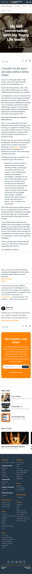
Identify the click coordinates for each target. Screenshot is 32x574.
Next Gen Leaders (21, 472)
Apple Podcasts (6, 279)
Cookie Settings (20, 521)
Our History (5, 535)
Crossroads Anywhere (8, 462)
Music (3, 528)
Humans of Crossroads (8, 516)
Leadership (5, 545)
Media (3, 10)
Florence (4, 489)
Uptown (4, 474)
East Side (4, 468)
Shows (4, 524)
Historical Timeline (7, 537)
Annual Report (20, 490)
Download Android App (23, 519)
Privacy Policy (20, 515)
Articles (9, 10)
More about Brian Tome (10, 320)
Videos (4, 520)
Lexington (5, 495)
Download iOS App (22, 517)
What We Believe (7, 541)
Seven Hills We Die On (8, 539)
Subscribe (25, 366)
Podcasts (4, 518)
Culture (24, 6)
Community (19, 474)
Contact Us (19, 504)
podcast (16, 147)
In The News (20, 497)
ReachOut (19, 476)
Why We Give (20, 488)
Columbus (5, 482)
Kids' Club (19, 468)
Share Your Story (21, 511)
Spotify (3, 281)
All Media (17, 6)
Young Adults (20, 462)
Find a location (6, 504)
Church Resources (21, 513)
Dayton (4, 484)
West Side (5, 476)
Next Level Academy (8, 526)
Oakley (4, 472)
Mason (4, 470)
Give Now (19, 486)
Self (30, 6)
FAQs (3, 547)
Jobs (17, 506)
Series (3, 522)
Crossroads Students (22, 470)
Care (17, 466)
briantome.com (6, 297)
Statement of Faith (7, 543)
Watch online (5, 502)
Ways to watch (6, 506)
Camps (18, 464)
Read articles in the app (16, 372)
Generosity (19, 478)
